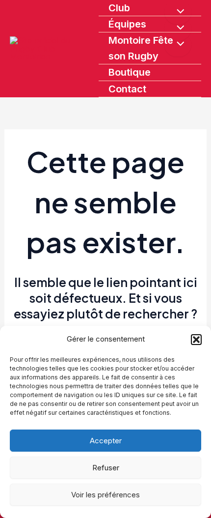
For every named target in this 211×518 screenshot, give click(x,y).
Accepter (106, 440)
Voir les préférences (105, 494)
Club (119, 8)
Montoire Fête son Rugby (140, 48)
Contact (127, 89)
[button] (196, 340)
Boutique (129, 72)
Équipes (127, 24)
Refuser (105, 467)
